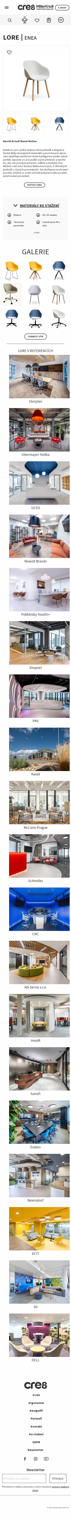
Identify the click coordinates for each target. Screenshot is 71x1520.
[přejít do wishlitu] (37, 19)
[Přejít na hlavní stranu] (26, 7)
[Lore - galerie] (36, 78)
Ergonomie (36, 1403)
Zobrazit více (36, 336)
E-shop (62, 7)
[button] (36, 205)
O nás (36, 1395)
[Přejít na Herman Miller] (44, 7)
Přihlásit (58, 1478)
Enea (30, 37)
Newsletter (35, 1450)
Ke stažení (36, 1434)
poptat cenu (34, 184)
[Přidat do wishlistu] (9, 51)
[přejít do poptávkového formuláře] (49, 19)
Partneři (36, 1418)
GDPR (36, 1442)
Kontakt (36, 1426)
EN (60, 19)
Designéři (36, 1410)
